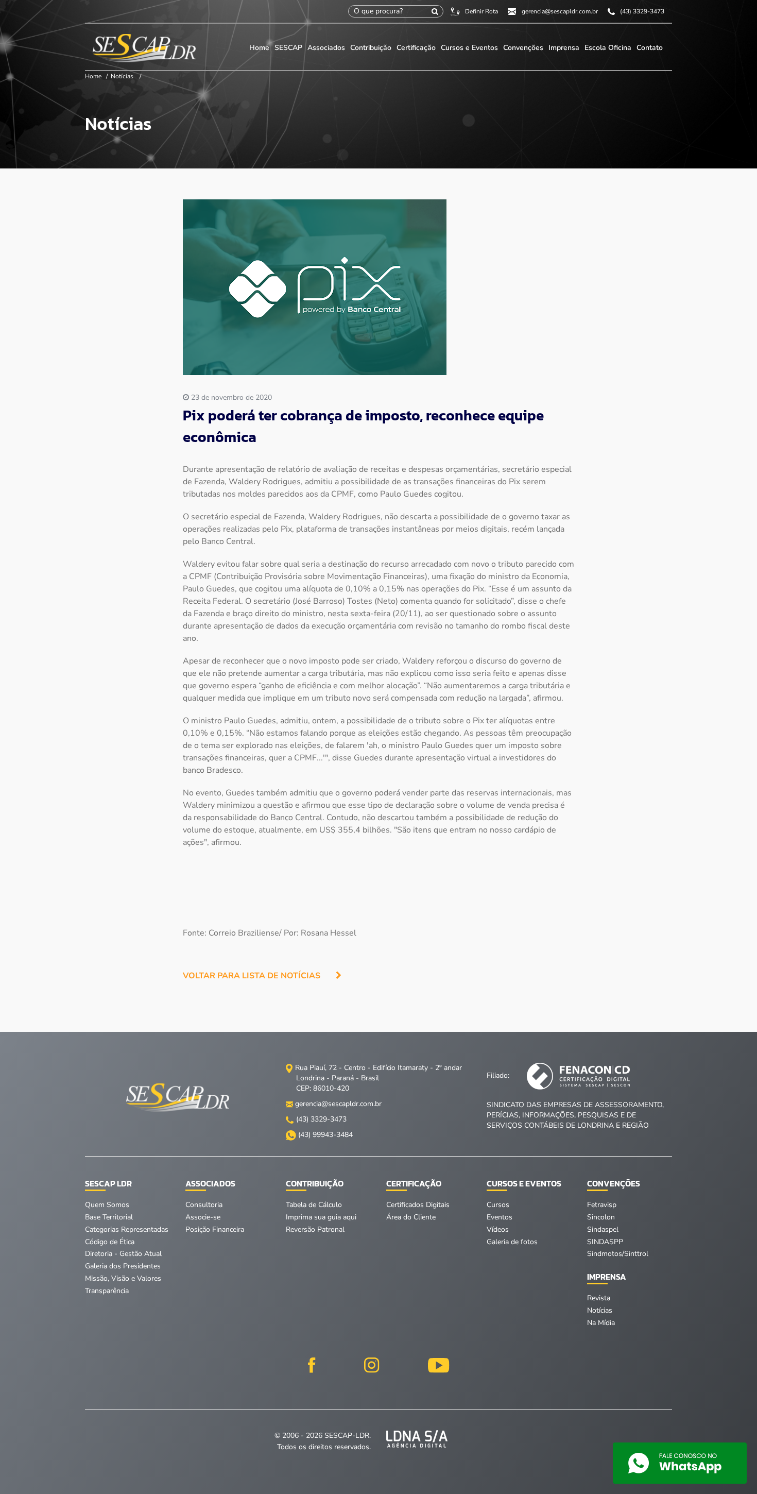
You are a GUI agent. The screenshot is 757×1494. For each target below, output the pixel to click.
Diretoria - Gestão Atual (123, 1254)
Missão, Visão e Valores (123, 1278)
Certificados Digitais (418, 1205)
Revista (598, 1298)
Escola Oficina (607, 48)
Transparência (107, 1291)
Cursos (498, 1205)
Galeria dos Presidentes (123, 1266)
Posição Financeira (214, 1229)
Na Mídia (601, 1323)
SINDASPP (605, 1242)
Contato (649, 48)
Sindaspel (602, 1229)
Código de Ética (109, 1242)
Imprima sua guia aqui (321, 1217)
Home (259, 48)
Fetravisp (601, 1205)
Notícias (122, 76)
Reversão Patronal (315, 1229)
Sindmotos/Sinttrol (617, 1254)
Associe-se (202, 1217)
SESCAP (289, 48)
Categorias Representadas (126, 1229)
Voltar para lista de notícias (251, 975)
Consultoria (203, 1205)
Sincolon (601, 1217)
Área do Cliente (411, 1217)
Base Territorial (109, 1217)
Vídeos (498, 1229)
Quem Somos (107, 1205)
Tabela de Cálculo (314, 1205)
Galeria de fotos (512, 1242)
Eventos (499, 1217)
